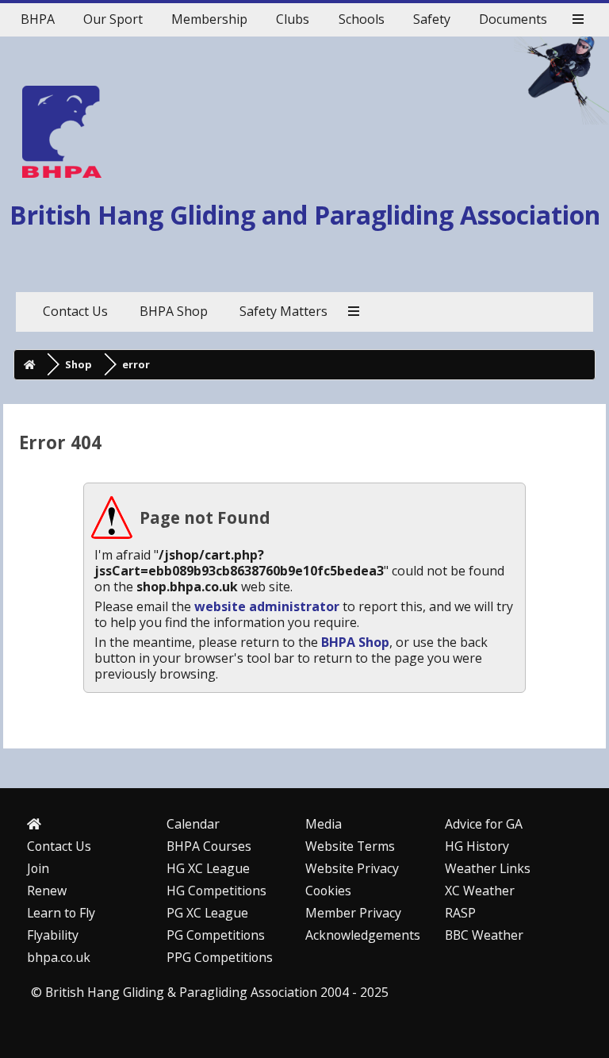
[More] (578, 20)
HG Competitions (216, 890)
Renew (47, 890)
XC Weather (480, 890)
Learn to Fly (61, 912)
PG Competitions (216, 935)
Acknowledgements (362, 935)
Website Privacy (352, 868)
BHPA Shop (355, 642)
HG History (477, 846)
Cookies (328, 890)
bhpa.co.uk (58, 957)
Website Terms (350, 846)
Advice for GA (484, 824)
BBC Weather (484, 935)
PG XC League (207, 912)
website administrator (266, 606)
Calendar (193, 824)
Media (323, 824)
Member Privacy (353, 912)
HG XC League (208, 868)
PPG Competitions (220, 957)
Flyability (53, 935)
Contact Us (59, 846)
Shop (78, 364)
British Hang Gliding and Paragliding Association (305, 215)
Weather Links (487, 868)
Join (38, 868)
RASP (460, 912)
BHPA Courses (209, 846)
